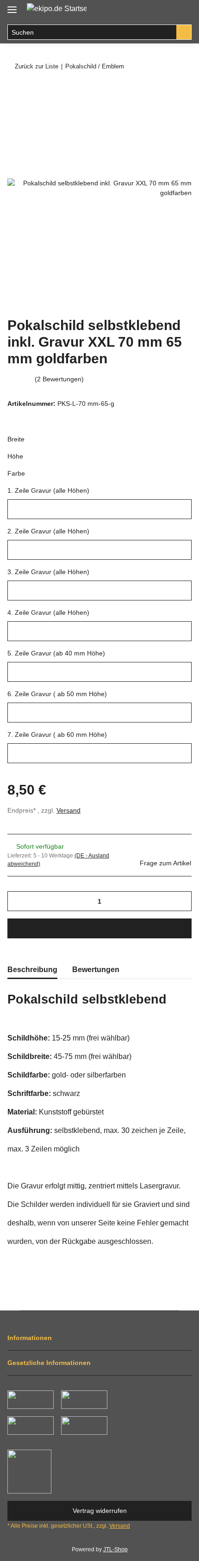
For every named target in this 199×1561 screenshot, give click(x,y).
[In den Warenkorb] (14, 91)
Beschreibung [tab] (32, 969)
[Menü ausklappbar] (12, 6)
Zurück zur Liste (36, 66)
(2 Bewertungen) (59, 379)
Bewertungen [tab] (95, 969)
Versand (68, 810)
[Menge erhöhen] (181, 901)
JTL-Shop (115, 1549)
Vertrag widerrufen (100, 1510)
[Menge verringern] (18, 901)
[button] (165, 10)
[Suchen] (184, 32)
